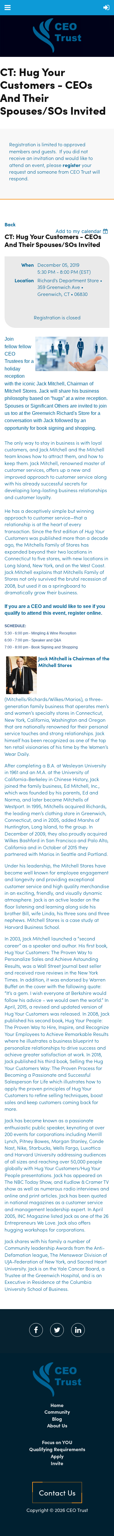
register (72, 165)
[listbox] (82, 231)
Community (57, 1411)
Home (57, 1405)
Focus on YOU (57, 1442)
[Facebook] (36, 1330)
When (27, 264)
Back (10, 224)
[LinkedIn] (78, 1330)
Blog (57, 1418)
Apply (57, 1456)
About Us (57, 1425)
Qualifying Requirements (57, 1449)
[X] (57, 1330)
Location (24, 280)
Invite (57, 1463)
